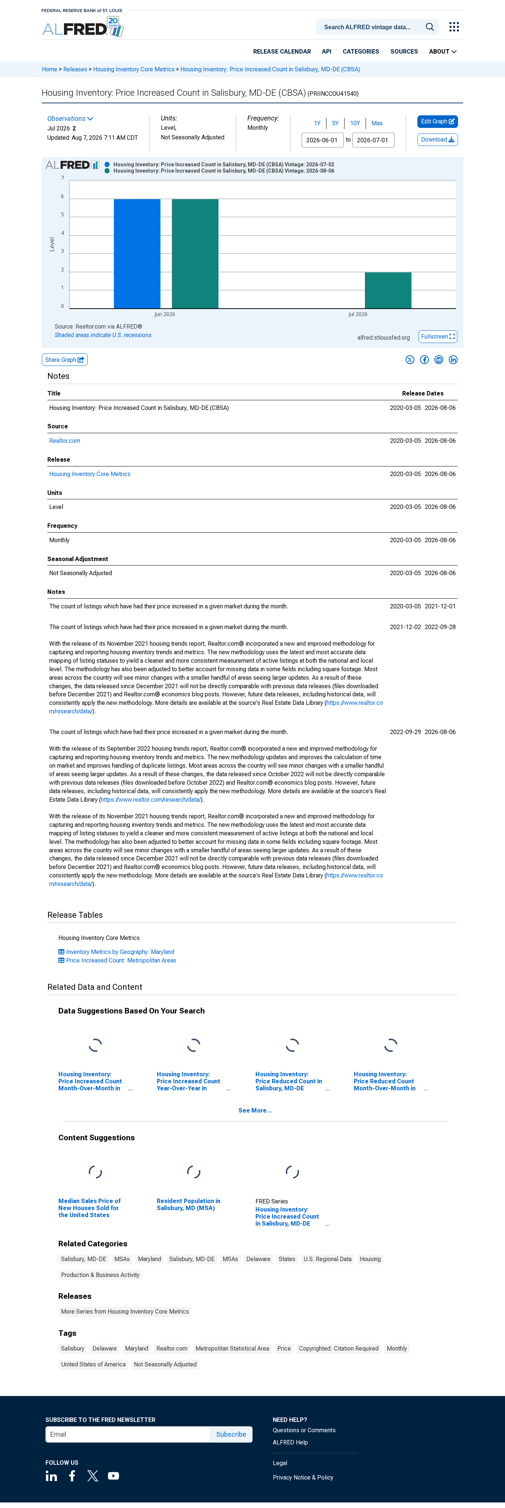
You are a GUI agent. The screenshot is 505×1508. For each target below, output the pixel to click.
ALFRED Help (290, 1442)
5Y (335, 123)
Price (284, 1348)
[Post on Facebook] (424, 359)
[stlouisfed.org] (82, 9)
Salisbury (72, 1348)
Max (377, 123)
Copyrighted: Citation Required (339, 1348)
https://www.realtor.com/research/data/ (151, 799)
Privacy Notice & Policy (303, 1477)
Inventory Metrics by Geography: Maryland (120, 951)
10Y (355, 123)
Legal (280, 1463)
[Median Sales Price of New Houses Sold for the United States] (95, 1172)
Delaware (258, 1259)
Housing (370, 1259)
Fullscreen (435, 336)
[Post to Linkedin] (453, 359)
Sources (404, 51)
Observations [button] (67, 118)
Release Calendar (282, 51)
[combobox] (378, 26)
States (287, 1259)
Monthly (397, 1348)
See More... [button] (255, 1110)
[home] (84, 26)
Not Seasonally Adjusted (165, 1364)
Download (434, 139)
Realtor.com (64, 440)
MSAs (122, 1259)
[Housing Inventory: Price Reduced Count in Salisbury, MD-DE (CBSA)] (292, 1045)
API (327, 51)
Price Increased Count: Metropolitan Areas (121, 960)
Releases (75, 69)
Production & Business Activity (100, 1274)
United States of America (93, 1364)
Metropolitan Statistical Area (232, 1348)
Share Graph (61, 359)
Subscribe (231, 1434)
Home (49, 69)
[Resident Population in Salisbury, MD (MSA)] (194, 1172)
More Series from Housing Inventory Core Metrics (125, 1311)
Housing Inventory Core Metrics (133, 69)
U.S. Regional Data (328, 1259)
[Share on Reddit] (438, 359)
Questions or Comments (304, 1430)
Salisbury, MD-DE (83, 1259)
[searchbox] (378, 27)
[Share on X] (410, 359)
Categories (361, 51)
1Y (317, 123)
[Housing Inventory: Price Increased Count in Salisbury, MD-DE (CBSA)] (292, 1172)
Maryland (149, 1259)
